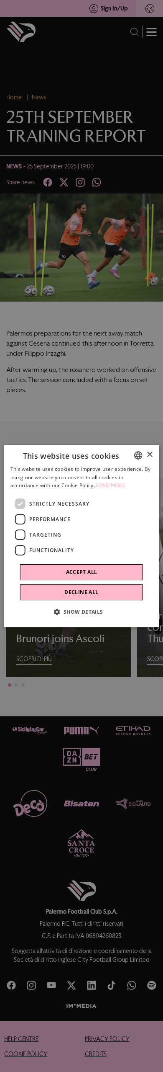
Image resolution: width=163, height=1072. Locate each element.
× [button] (149, 455)
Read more (110, 486)
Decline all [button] (81, 592)
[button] (81, 612)
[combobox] (138, 455)
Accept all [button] (81, 572)
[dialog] (81, 536)
